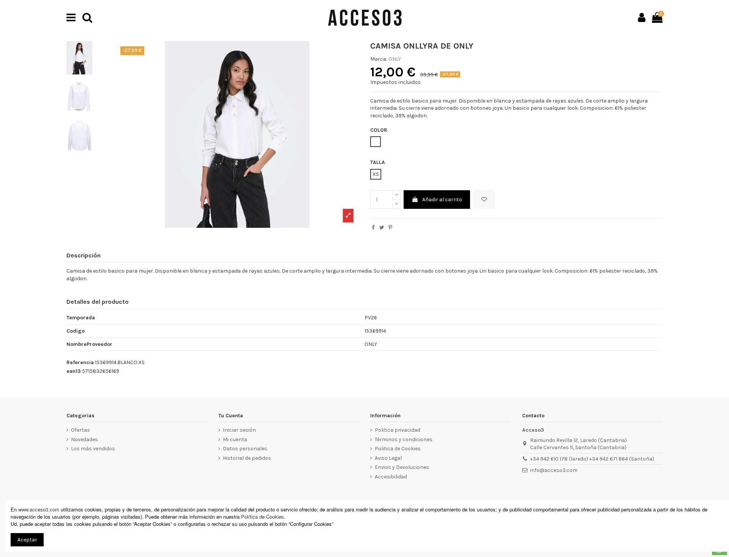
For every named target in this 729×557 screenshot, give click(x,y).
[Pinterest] (390, 227)
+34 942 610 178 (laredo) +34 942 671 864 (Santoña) (592, 459)
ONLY (394, 59)
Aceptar (27, 539)
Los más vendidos (93, 448)
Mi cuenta (235, 439)
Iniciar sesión (239, 430)
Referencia (80, 362)
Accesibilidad (391, 476)
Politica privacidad (397, 430)
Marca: (378, 59)
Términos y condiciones (403, 439)
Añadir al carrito (442, 199)
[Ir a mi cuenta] (641, 17)
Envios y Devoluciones (402, 467)
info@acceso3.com (554, 470)
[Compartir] (373, 227)
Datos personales (245, 448)
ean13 (73, 371)
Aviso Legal (388, 458)
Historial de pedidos (247, 458)
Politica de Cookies (398, 448)
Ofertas (80, 430)
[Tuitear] (381, 227)
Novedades (84, 439)
